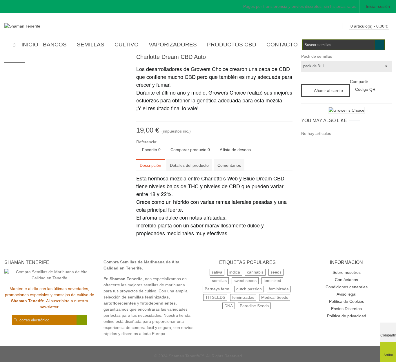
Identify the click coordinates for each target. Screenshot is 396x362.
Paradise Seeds (254, 305)
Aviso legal (346, 294)
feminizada (279, 289)
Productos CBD (231, 44)
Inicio (29, 44)
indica (234, 272)
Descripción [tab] (150, 165)
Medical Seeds (274, 297)
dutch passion (249, 289)
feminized (272, 280)
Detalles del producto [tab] (189, 165)
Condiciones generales (347, 287)
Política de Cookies (346, 301)
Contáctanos (346, 279)
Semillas (90, 44)
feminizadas (243, 297)
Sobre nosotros (347, 272)
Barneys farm (217, 289)
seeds (275, 272)
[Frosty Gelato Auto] (288, 57)
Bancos (55, 44)
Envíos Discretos (346, 308)
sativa (217, 272)
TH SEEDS (215, 297)
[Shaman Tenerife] (36, 26)
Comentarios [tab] (229, 165)
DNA (228, 305)
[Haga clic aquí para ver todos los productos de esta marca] (346, 110)
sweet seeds (245, 280)
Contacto (282, 44)
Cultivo (127, 44)
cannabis (255, 272)
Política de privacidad (346, 316)
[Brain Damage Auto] (279, 57)
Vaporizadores (173, 44)
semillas (219, 280)
